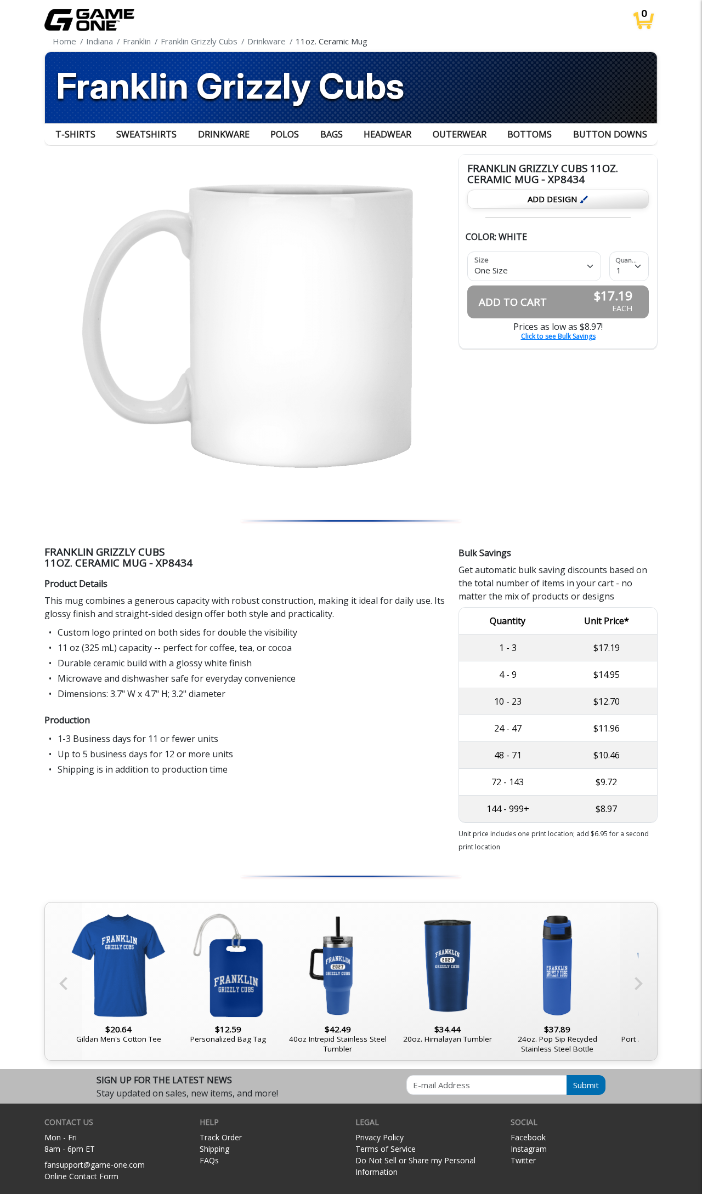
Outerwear (459, 134)
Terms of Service (385, 1149)
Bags (331, 134)
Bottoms (529, 134)
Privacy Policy (379, 1137)
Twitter (523, 1160)
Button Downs (610, 134)
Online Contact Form (81, 1176)
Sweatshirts (146, 134)
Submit (586, 1084)
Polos (284, 134)
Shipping (214, 1149)
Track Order (221, 1137)
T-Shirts (75, 134)
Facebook (528, 1137)
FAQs (209, 1160)
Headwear (387, 134)
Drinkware (224, 134)
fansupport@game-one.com (94, 1164)
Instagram (529, 1149)
